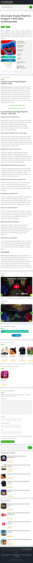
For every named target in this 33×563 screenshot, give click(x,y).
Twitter (10, 71)
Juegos (6, 13)
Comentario (4, 398)
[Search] (30, 7)
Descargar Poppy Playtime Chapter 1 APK (16, 331)
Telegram (23, 71)
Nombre (3, 416)
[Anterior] (1, 313)
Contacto (17, 556)
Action (8, 27)
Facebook (4, 71)
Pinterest (16, 71)
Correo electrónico (5, 423)
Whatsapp (29, 71)
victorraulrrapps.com (26, 549)
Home (2, 13)
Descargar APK (9, 57)
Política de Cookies (16, 555)
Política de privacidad (26, 555)
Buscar (29, 447)
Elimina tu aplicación (6, 555)
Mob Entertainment (21, 43)
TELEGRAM (9, 60)
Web (2, 429)
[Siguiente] (31, 313)
